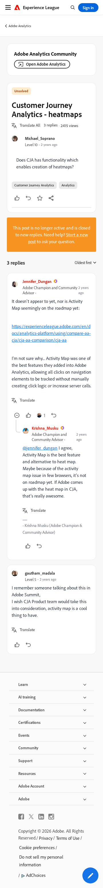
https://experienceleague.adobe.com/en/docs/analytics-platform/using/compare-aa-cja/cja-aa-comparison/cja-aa (51, 333)
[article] (51, 349)
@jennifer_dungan (40, 448)
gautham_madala (40, 573)
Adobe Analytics (20, 26)
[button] (30, 125)
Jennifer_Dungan (37, 281)
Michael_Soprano (40, 138)
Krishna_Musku (45, 428)
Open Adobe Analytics (46, 64)
